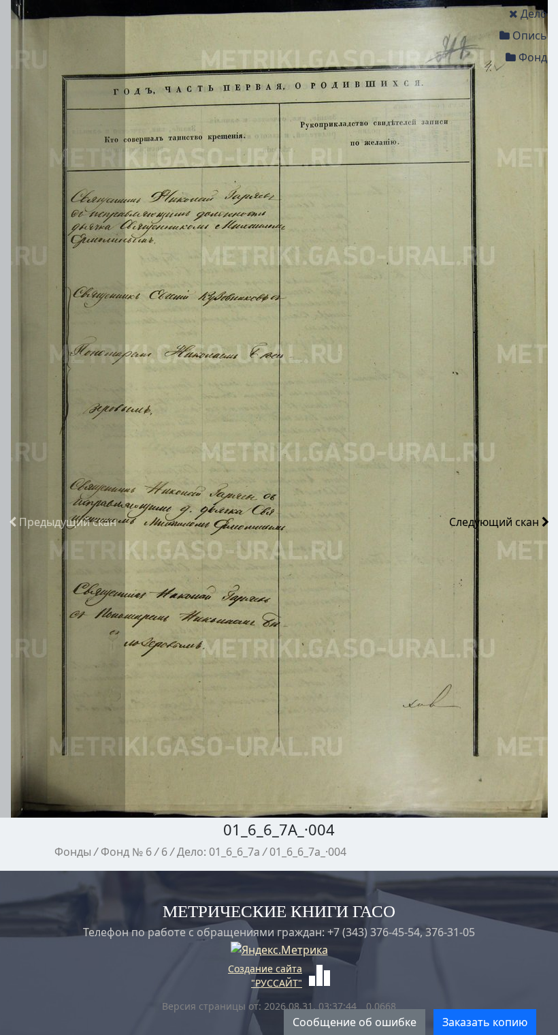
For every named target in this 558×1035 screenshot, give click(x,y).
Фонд (533, 57)
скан (67, 521)
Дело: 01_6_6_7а (218, 851)
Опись (529, 35)
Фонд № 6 (126, 851)
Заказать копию (484, 1022)
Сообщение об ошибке (354, 1022)
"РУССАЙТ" (276, 982)
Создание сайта (265, 968)
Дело (534, 13)
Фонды (72, 851)
